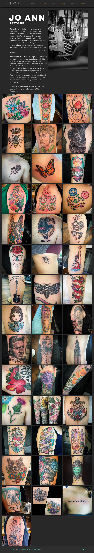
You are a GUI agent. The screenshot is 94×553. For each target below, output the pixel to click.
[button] (43, 3)
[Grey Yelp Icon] (19, 3)
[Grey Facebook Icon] (10, 3)
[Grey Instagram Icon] (15, 3)
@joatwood (14, 91)
